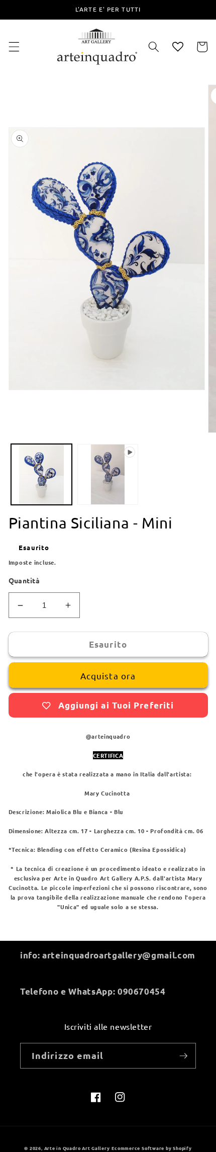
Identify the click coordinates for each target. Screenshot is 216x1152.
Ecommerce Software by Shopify (151, 1147)
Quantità (24, 580)
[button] (14, 47)
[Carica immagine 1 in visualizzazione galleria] (41, 474)
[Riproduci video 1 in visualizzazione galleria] (107, 474)
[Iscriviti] (183, 1056)
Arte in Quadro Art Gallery (77, 1147)
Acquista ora (108, 675)
